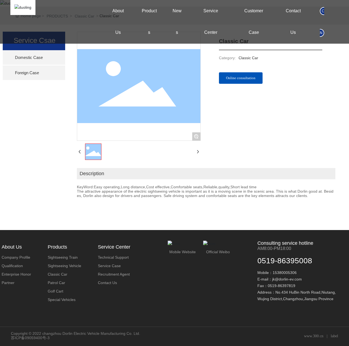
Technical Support (113, 257)
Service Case (109, 266)
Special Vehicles (62, 299)
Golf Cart (55, 291)
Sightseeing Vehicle (64, 266)
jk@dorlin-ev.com (287, 279)
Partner (8, 283)
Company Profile (16, 257)
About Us (12, 247)
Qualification (12, 266)
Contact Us (107, 283)
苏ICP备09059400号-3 (30, 338)
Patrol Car (56, 283)
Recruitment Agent (114, 274)
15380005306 (285, 272)
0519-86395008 (284, 260)
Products (57, 247)
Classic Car (57, 274)
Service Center (114, 247)
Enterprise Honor (16, 274)
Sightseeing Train (63, 257)
